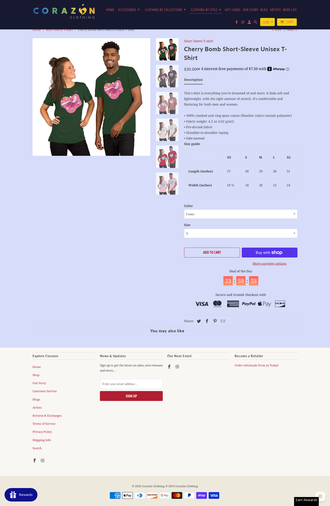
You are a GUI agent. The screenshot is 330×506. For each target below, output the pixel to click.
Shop (36, 375)
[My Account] (250, 23)
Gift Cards (233, 10)
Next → (292, 30)
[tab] (193, 80)
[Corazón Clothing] (64, 11)
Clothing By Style (206, 9)
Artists (37, 407)
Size (187, 225)
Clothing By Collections (165, 9)
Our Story (39, 383)
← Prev (276, 30)
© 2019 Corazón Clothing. (181, 486)
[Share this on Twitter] (198, 321)
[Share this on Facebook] (206, 321)
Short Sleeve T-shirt (198, 41)
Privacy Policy (42, 432)
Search (37, 448)
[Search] (256, 23)
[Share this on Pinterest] (214, 321)
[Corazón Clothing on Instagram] (43, 460)
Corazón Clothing (153, 486)
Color (188, 206)
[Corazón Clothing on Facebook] (35, 460)
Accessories (129, 9)
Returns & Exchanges (47, 416)
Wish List (290, 10)
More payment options (269, 263)
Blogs (36, 399)
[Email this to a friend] (222, 321)
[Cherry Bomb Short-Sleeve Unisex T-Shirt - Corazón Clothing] (91, 97)
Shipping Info (42, 440)
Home (37, 367)
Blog (264, 10)
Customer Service (45, 391)
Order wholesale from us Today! (257, 365)
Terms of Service (44, 424)
